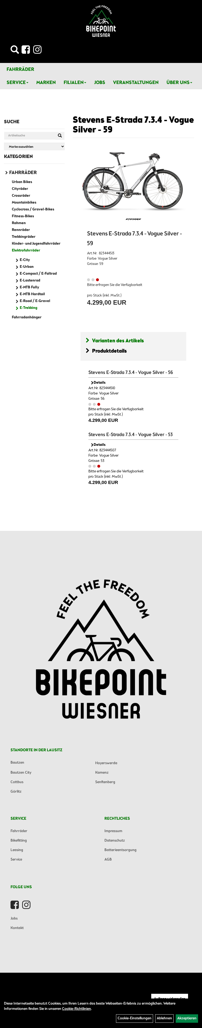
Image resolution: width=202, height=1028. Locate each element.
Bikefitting (19, 840)
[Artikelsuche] (15, 51)
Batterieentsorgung (120, 850)
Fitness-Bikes (23, 216)
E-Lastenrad (30, 280)
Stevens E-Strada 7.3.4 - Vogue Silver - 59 (133, 125)
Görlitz (16, 791)
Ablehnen (164, 1018)
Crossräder (21, 195)
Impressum (113, 831)
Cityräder (20, 188)
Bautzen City (21, 772)
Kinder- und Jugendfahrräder (36, 243)
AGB (108, 859)
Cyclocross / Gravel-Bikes (33, 209)
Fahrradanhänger (27, 317)
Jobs (99, 83)
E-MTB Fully (29, 287)
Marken (46, 83)
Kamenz (102, 772)
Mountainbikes (24, 202)
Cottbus (17, 782)
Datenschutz (114, 840)
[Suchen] (59, 136)
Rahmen (19, 223)
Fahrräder (20, 69)
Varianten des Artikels (118, 340)
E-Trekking (28, 307)
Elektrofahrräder (26, 250)
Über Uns (178, 83)
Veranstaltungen (136, 83)
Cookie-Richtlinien (76, 1008)
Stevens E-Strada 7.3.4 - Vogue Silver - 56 (130, 372)
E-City (25, 260)
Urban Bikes (22, 182)
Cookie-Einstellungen (135, 1018)
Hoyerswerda (106, 763)
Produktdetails (109, 351)
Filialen (74, 83)
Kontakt (17, 928)
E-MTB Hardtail (32, 294)
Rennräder (21, 230)
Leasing (17, 850)
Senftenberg (105, 782)
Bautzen (17, 762)
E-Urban (27, 266)
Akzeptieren (186, 1018)
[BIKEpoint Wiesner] (101, 21)
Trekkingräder (24, 236)
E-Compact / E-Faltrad (38, 273)
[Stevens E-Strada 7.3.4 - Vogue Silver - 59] (133, 181)
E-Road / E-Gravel (35, 301)
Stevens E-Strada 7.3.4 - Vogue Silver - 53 (130, 435)
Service (16, 83)
